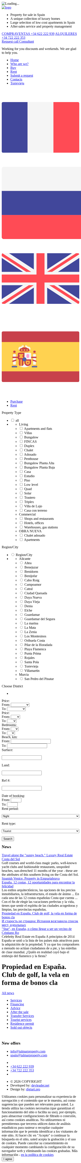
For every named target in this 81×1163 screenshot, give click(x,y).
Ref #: (6, 780)
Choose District (12, 686)
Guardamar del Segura (39, 619)
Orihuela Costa (34, 640)
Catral (28, 589)
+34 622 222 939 (22, 1066)
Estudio (29, 476)
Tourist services (21, 1020)
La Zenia (30, 632)
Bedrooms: (9, 725)
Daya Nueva (33, 597)
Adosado (30, 454)
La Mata (30, 627)
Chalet (28, 450)
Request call (10, 41)
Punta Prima (32, 653)
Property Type (11, 413)
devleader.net (40, 1085)
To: (4, 709)
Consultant (26, 41)
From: (6, 704)
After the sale (19, 1012)
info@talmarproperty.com (27, 1051)
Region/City (10, 547)
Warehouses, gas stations (41, 527)
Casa (27, 472)
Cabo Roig (31, 580)
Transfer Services (22, 1016)
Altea (28, 563)
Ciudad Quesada (35, 593)
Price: (6, 701)
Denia (28, 606)
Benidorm (31, 571)
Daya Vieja (32, 602)
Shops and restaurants (39, 518)
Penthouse (31, 459)
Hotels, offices (34, 523)
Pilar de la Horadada (38, 645)
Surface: (7, 750)
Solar (27, 493)
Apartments (32, 540)
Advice (15, 1008)
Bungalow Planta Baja (39, 467)
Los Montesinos (35, 636)
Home (14, 60)
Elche (28, 610)
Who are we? (19, 64)
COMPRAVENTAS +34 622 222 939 (28, 34)
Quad (28, 489)
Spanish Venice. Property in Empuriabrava (31, 878)
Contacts (16, 79)
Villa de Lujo (33, 506)
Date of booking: (13, 796)
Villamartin (32, 670)
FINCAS (30, 441)
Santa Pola (31, 662)
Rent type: (9, 823)
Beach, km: (9, 737)
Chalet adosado (34, 535)
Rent (13, 71)
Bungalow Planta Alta (39, 463)
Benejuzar (31, 567)
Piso (27, 480)
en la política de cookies (37, 1155)
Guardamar (32, 614)
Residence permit (22, 1023)
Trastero (29, 497)
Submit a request (21, 75)
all (17, 420)
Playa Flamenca (35, 649)
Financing (17, 1004)
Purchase (16, 401)
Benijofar (30, 576)
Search (7, 838)
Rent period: (10, 809)
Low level (31, 484)
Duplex (29, 446)
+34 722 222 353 (22, 1070)
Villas (28, 433)
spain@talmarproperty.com (28, 1055)
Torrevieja (17, 83)
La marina (31, 623)
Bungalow (31, 437)
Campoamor (32, 584)
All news (8, 993)
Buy (13, 68)
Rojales (29, 658)
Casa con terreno (35, 510)
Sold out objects (21, 1027)
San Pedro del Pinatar (39, 679)
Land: (6, 765)
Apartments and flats (38, 428)
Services (16, 1000)
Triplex (29, 502)
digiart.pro (33, 1089)
